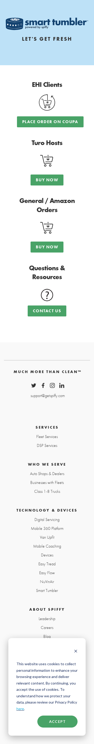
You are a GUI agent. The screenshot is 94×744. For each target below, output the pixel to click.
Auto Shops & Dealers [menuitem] (47, 474)
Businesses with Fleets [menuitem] (47, 483)
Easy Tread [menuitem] (47, 564)
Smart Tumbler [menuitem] (47, 591)
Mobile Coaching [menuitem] (47, 546)
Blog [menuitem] (47, 636)
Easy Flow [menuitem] (47, 573)
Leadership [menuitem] (47, 619)
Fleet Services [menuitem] (47, 437)
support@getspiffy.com (48, 395)
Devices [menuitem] (47, 555)
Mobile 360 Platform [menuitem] (47, 528)
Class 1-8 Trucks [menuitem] (47, 491)
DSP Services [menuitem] (47, 445)
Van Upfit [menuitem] (47, 537)
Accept (57, 721)
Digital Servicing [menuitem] (47, 520)
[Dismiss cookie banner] (76, 651)
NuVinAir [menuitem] (47, 582)
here (20, 708)
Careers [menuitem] (47, 628)
